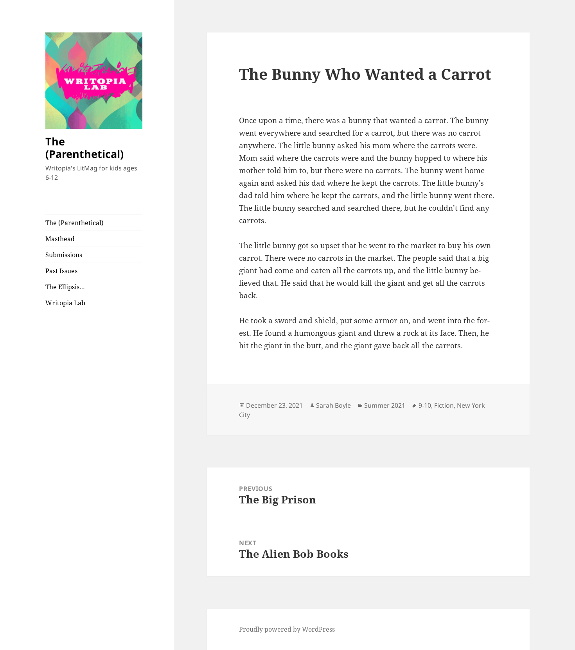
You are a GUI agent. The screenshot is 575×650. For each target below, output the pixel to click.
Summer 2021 (384, 405)
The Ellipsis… (65, 287)
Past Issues (61, 271)
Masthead (60, 239)
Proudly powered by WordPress (287, 629)
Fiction (444, 405)
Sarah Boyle (333, 405)
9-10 (425, 405)
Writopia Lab (65, 303)
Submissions (63, 255)
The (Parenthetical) (84, 147)
